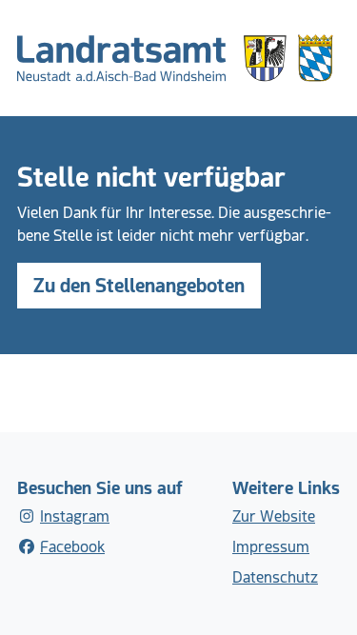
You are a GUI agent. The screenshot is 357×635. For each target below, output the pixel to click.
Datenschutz (275, 577)
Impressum (270, 547)
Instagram (74, 516)
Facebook (72, 547)
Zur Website (273, 516)
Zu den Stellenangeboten (139, 285)
